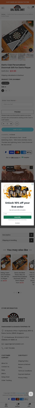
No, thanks (17, 223)
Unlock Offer (17, 217)
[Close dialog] (33, 184)
